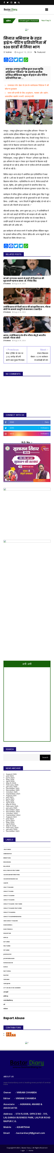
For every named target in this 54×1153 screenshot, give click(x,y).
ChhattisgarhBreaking (12, 916)
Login (23, 1150)
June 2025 (10, 799)
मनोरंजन (5, 1009)
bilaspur (6, 866)
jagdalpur (7, 954)
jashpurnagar (8, 958)
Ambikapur (7, 854)
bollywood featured (11, 870)
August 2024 (11, 817)
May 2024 (10, 822)
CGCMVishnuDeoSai (10, 879)
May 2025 (10, 801)
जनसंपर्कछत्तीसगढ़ (8, 1000)
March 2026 (11, 783)
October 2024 (11, 813)
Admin (8, 1033)
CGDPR (5, 883)
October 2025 (11, 792)
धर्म (4, 1004)
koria (5, 967)
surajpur (6, 983)
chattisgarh (8, 887)
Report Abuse (14, 1018)
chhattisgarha (9, 912)
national (7, 971)
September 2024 (13, 815)
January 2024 (11, 829)
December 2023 (13, 831)
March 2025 (11, 804)
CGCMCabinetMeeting (11, 874)
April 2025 (10, 802)
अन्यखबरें (5, 992)
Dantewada (8, 929)
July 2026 (10, 776)
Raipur (5, 975)
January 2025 (11, 808)
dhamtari (7, 933)
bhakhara (7, 862)
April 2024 (10, 824)
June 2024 (10, 820)
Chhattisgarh (8, 895)
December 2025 (13, 788)
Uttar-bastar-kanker (11, 988)
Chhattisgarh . (9, 900)
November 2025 (13, 790)
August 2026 (11, 774)
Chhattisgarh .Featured (18, 20)
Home (31, 1150)
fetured (6, 950)
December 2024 (13, 809)
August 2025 (11, 795)
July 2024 (10, 818)
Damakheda (7, 925)
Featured (41, 52)
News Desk (11, 1035)
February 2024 (12, 827)
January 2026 (11, 786)
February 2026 (12, 785)
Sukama (6, 979)
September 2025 (13, 793)
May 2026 (10, 779)
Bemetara (7, 858)
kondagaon (8, 963)
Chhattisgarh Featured (12, 908)
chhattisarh (8, 891)
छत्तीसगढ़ (5, 996)
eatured (6, 942)
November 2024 (13, 811)
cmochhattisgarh (10, 921)
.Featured (7, 849)
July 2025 (10, 797)
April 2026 (10, 781)
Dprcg (5, 937)
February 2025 (12, 806)
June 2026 (10, 777)
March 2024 (11, 826)
